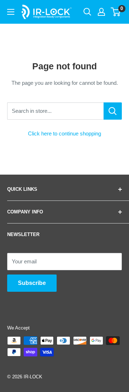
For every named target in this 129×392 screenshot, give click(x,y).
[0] (115, 12)
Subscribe (32, 283)
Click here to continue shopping (64, 133)
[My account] (101, 12)
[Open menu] (10, 12)
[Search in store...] (113, 111)
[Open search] (87, 12)
